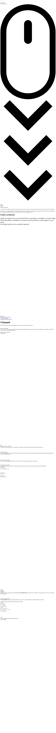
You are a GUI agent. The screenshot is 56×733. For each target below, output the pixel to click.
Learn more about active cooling (6, 319)
